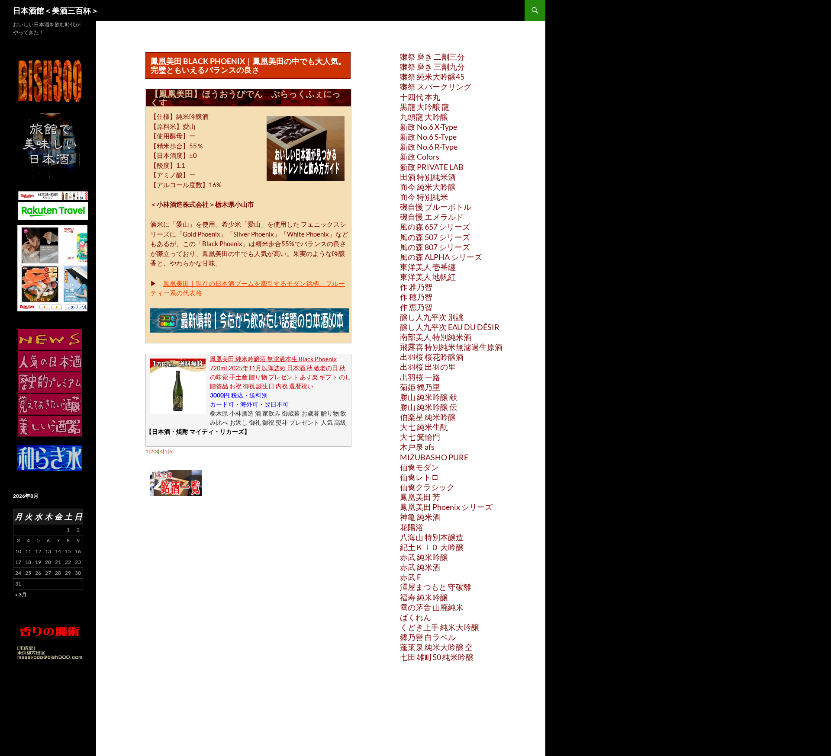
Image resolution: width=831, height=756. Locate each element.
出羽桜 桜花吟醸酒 (432, 357)
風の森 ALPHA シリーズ (441, 257)
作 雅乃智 (416, 287)
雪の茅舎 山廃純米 (432, 607)
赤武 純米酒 (420, 567)
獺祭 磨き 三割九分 (432, 66)
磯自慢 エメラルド (432, 216)
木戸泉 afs (417, 447)
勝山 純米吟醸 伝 (428, 407)
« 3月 (21, 594)
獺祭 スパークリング (435, 86)
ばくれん (415, 617)
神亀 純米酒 (420, 517)
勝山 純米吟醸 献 (428, 397)
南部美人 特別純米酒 (435, 337)
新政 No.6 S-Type (428, 136)
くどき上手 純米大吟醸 (439, 627)
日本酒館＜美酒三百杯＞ (56, 10)
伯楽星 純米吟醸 (428, 417)
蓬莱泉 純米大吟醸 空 (436, 647)
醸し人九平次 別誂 (432, 317)
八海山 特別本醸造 (432, 537)
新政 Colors (419, 156)
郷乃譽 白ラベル (428, 637)
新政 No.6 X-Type (428, 126)
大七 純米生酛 (424, 427)
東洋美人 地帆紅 (428, 277)
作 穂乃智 (416, 296)
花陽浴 (411, 527)
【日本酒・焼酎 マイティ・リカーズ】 (198, 431)
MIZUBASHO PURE (434, 457)
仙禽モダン (419, 467)
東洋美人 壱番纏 (428, 267)
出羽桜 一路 (420, 377)
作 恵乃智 (416, 307)
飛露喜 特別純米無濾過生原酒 (451, 347)
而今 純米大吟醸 (428, 187)
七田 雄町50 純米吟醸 (436, 657)
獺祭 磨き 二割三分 (432, 56)
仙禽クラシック (427, 487)
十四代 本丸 (420, 97)
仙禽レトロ (419, 477)
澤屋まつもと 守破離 (435, 587)
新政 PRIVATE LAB (432, 167)
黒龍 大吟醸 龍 (424, 107)
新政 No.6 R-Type (428, 146)
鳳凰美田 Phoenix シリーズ (446, 507)
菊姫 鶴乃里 (420, 387)
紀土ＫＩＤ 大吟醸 (432, 547)
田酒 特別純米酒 (428, 177)
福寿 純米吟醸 (424, 597)
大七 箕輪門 (420, 437)
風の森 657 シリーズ (435, 226)
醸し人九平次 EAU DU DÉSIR (449, 327)
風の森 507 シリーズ (435, 237)
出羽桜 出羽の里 (428, 367)
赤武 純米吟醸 (424, 557)
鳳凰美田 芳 (420, 497)
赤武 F (410, 577)
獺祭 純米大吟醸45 (432, 76)
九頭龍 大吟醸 (424, 117)
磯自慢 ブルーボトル (435, 206)
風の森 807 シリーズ (435, 247)
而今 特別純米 (424, 197)
